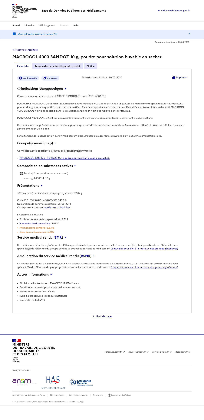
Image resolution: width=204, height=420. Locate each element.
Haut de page (104, 316)
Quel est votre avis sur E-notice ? (36, 34)
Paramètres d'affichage (121, 395)
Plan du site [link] (98, 395)
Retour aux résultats (26, 49)
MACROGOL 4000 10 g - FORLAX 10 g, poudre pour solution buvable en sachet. (65, 158)
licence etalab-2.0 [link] (73, 401)
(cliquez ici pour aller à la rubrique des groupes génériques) (144, 248)
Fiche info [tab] (23, 66)
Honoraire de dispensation (35, 223)
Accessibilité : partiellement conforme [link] (28, 395)
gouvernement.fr (137, 351)
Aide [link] (75, 25)
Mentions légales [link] (57, 395)
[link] (73, 11)
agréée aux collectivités (57, 207)
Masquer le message (189, 33)
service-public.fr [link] (160, 351)
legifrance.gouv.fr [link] (113, 351)
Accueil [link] (16, 25)
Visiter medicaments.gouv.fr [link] (175, 10)
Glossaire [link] (29, 25)
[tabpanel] (102, 190)
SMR (58, 237)
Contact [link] (64, 25)
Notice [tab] (91, 66)
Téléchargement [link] (47, 25)
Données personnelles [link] (78, 395)
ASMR (85, 256)
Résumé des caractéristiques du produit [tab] (57, 66)
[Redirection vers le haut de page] (66, 88)
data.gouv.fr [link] (181, 351)
